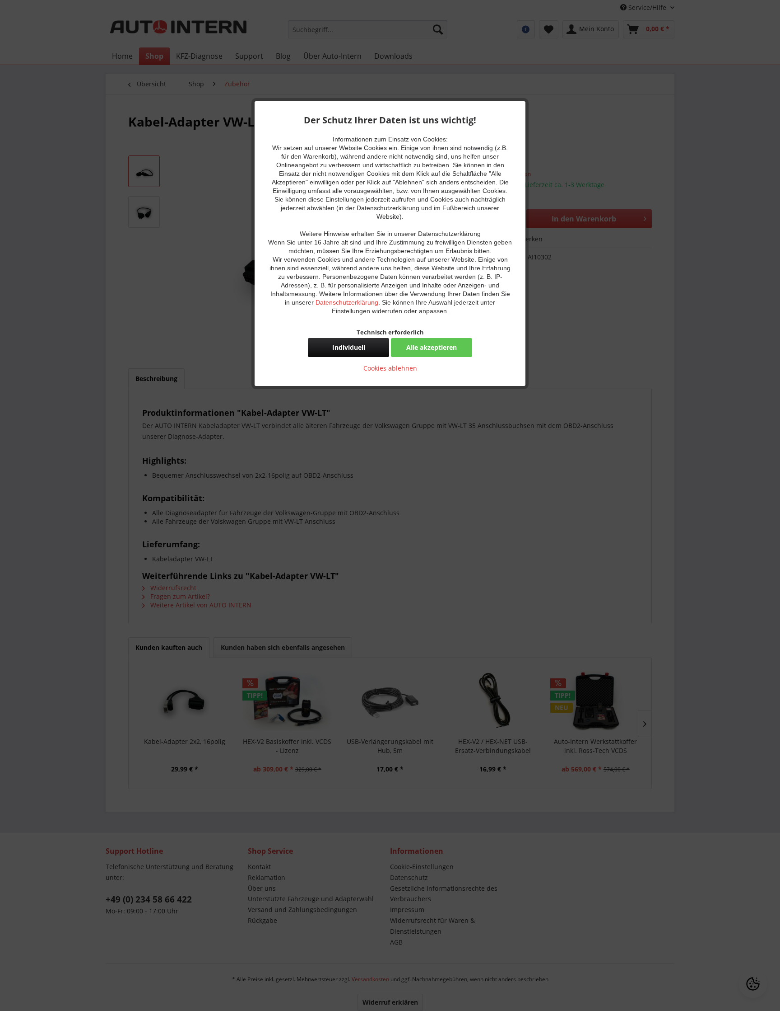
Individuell (348, 347)
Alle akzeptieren (431, 347)
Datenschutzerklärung (347, 302)
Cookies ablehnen (390, 368)
